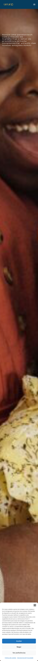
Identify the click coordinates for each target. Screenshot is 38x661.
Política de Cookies (10, 658)
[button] (35, 605)
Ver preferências (19, 653)
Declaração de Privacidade (25, 658)
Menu (34, 4)
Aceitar (19, 641)
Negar (19, 647)
